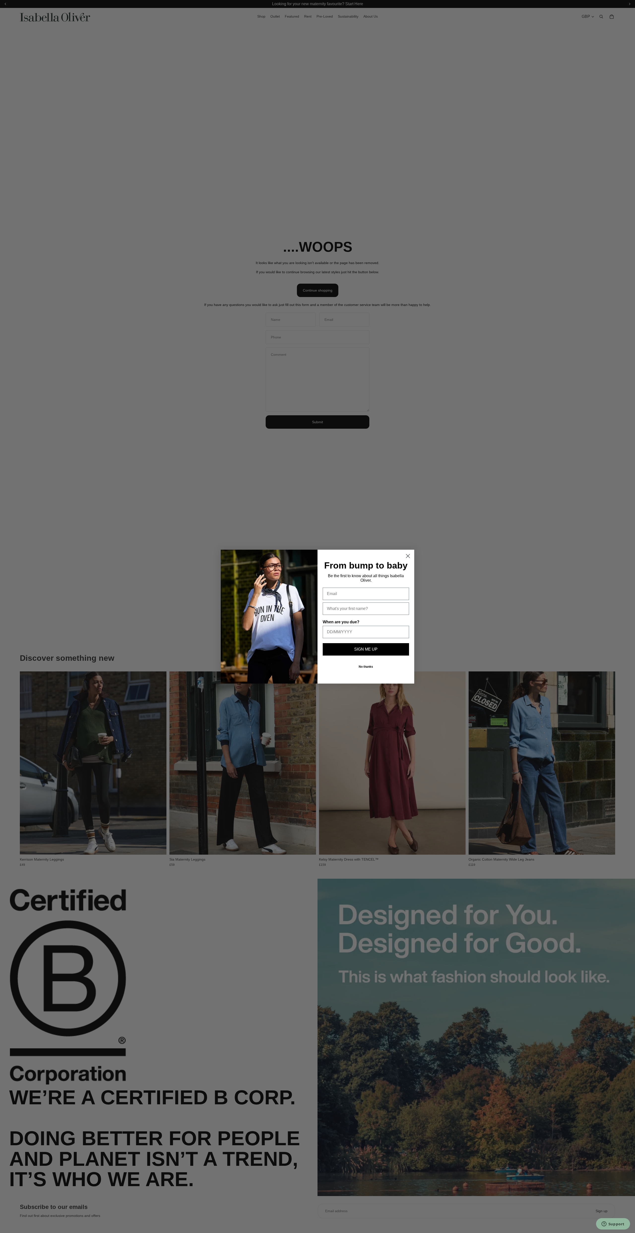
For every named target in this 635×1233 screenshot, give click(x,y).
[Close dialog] (408, 556)
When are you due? (341, 622)
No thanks (366, 666)
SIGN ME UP (366, 649)
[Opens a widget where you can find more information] (613, 1224)
